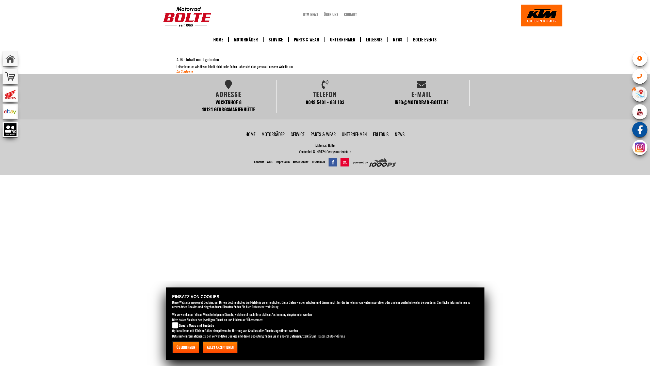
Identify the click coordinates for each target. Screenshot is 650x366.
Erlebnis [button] (374, 39)
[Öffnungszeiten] (639, 58)
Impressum (283, 162)
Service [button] (276, 39)
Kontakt (350, 14)
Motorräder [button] (246, 39)
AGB (269, 162)
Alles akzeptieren (220, 347)
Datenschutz (300, 162)
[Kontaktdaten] (639, 76)
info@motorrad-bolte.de (421, 102)
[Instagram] (639, 147)
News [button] (397, 39)
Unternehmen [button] (342, 39)
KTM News (310, 14)
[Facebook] (639, 129)
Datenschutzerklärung (265, 306)
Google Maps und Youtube (196, 325)
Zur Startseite (184, 71)
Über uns (331, 14)
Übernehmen (185, 347)
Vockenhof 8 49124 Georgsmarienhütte (228, 106)
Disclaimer (318, 162)
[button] (273, 134)
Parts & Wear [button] (306, 39)
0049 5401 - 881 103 (325, 102)
